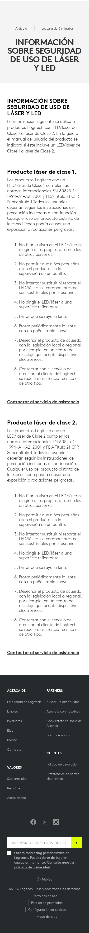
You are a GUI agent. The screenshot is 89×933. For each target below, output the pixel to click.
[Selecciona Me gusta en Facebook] (33, 822)
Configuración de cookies (47, 909)
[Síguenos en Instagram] (56, 822)
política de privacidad (32, 867)
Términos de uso (45, 896)
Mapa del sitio (47, 916)
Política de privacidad (47, 903)
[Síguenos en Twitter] (44, 822)
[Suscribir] (76, 842)
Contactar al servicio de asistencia (43, 401)
